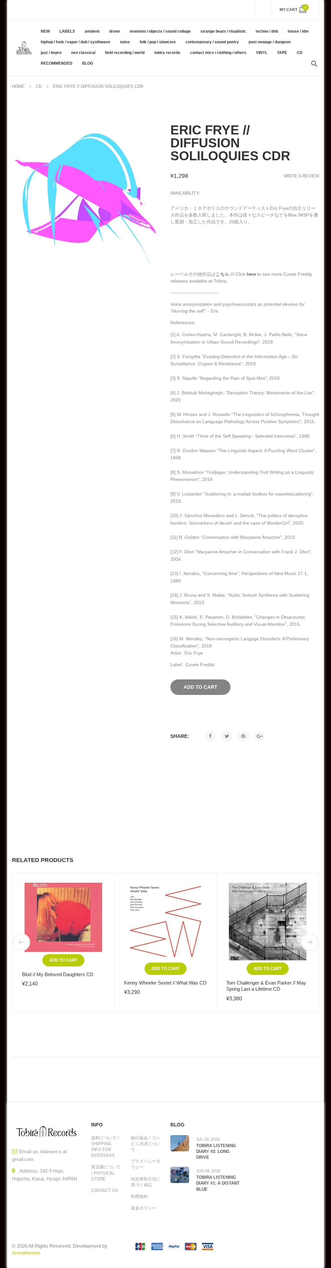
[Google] (259, 736)
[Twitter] (226, 736)
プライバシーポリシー (145, 1164)
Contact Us (104, 1190)
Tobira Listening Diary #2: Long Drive (216, 1151)
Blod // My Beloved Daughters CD (57, 974)
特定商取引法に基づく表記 (145, 1182)
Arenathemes (26, 1252)
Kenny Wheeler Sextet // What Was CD (165, 983)
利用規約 (139, 1196)
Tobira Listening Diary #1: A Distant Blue (218, 1183)
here (251, 274)
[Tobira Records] (24, 47)
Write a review (301, 176)
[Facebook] (210, 736)
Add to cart (63, 960)
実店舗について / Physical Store (106, 1173)
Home (18, 86)
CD (39, 86)
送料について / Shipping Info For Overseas (105, 1146)
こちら (222, 274)
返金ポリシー (143, 1208)
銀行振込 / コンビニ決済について (145, 1143)
